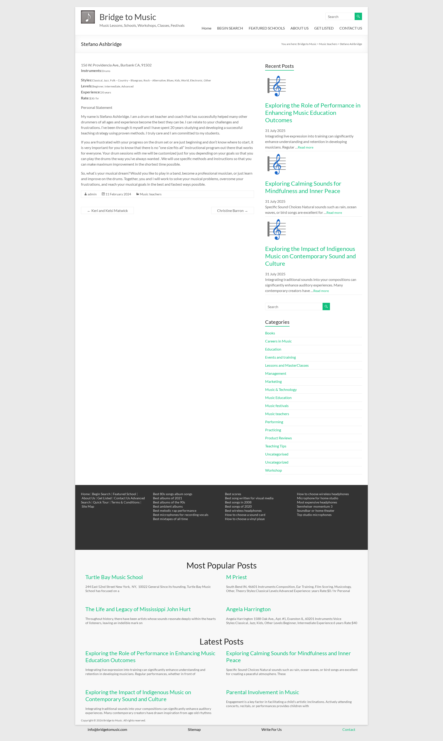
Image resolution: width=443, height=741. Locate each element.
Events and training (280, 357)
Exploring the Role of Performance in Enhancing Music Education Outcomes (312, 112)
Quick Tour (101, 502)
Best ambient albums (168, 506)
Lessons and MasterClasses (287, 365)
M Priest (236, 577)
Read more (305, 147)
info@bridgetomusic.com (107, 729)
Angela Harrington (248, 609)
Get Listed (104, 498)
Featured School (124, 494)
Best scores (233, 494)
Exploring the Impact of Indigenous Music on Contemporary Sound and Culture (310, 256)
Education (273, 349)
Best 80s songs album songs (172, 494)
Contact (348, 729)
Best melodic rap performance (174, 510)
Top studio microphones (314, 515)
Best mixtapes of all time (170, 519)
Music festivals (277, 405)
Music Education (278, 397)
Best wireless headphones (243, 510)
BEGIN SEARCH (230, 28)
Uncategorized (276, 462)
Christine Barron (232, 210)
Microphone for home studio (317, 498)
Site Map (88, 506)
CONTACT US (350, 28)
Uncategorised (276, 454)
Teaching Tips (275, 446)
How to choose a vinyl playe (245, 519)
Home (206, 28)
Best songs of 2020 (238, 506)
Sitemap (194, 729)
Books (270, 333)
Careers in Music (278, 341)
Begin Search (101, 494)
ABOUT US (299, 28)
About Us (88, 498)
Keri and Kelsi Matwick (107, 210)
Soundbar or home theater (316, 510)
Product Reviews (278, 438)
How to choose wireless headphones (323, 494)
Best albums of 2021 (167, 498)
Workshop (273, 470)
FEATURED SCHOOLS (267, 28)
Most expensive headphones (317, 502)
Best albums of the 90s (169, 502)
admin (92, 194)
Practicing (273, 430)
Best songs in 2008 (238, 502)
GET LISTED (324, 28)
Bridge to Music (127, 17)
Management (275, 373)
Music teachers (151, 194)
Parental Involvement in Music (262, 692)
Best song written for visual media (249, 498)
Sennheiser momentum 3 (314, 506)
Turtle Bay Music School (114, 577)
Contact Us (122, 498)
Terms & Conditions (125, 502)
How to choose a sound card (245, 515)
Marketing (273, 381)
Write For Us (271, 729)
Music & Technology (281, 389)
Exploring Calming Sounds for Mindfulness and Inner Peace (303, 187)
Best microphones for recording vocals (180, 515)
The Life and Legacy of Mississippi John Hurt (138, 609)
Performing (274, 422)
